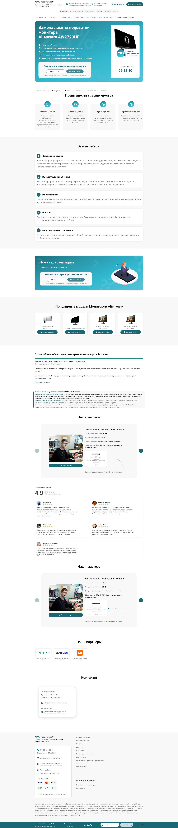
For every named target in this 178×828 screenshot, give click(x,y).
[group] (43, 655)
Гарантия (78, 91)
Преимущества (41, 91)
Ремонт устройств (77, 11)
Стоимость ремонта (83, 737)
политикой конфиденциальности (78, 75)
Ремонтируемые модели (85, 754)
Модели (67, 91)
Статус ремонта (119, 4)
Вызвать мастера (66, 465)
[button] (141, 451)
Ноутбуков (80, 785)
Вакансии (99, 11)
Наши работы (91, 91)
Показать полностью (42, 382)
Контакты (108, 11)
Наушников (80, 788)
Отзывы (115, 11)
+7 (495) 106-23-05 (101, 3)
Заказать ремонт (48, 332)
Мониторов (92, 785)
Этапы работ (56, 91)
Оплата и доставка (83, 740)
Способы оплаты (82, 766)
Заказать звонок (135, 4)
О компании (64, 11)
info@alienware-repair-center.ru (55, 703)
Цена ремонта (89, 11)
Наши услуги (81, 757)
